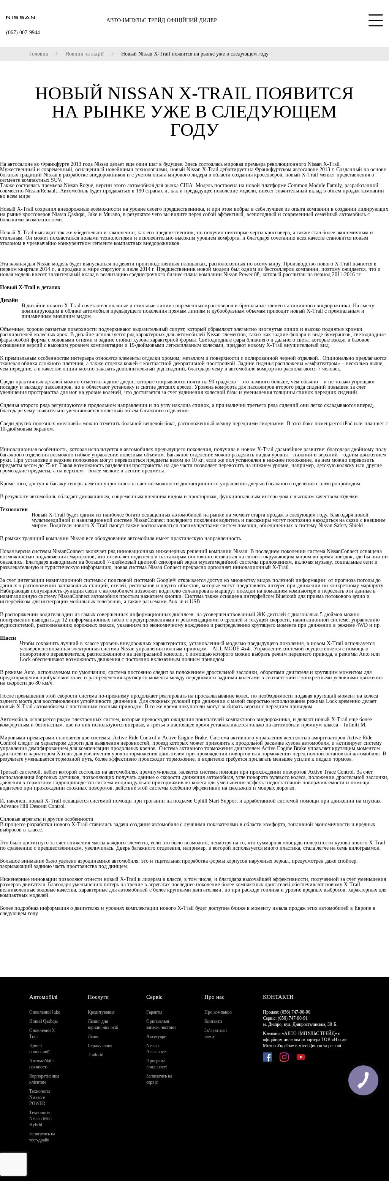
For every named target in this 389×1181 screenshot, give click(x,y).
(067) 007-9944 (23, 32)
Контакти (213, 1021)
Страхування (100, 1045)
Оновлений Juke (44, 1012)
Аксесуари (156, 1036)
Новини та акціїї (84, 54)
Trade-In (95, 1054)
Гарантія (154, 1012)
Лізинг (94, 1036)
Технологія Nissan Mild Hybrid (40, 1118)
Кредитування (101, 1012)
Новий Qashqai (43, 1021)
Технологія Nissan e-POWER (40, 1097)
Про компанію (218, 1012)
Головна (38, 54)
